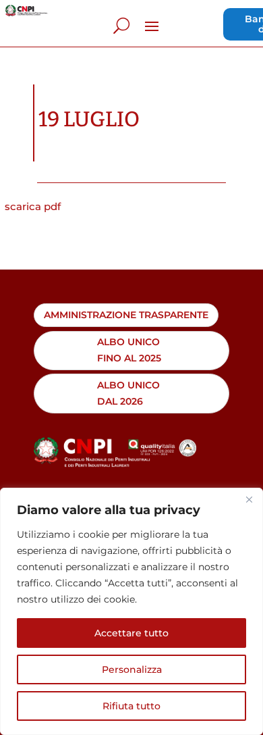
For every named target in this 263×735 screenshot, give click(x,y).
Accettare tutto (131, 633)
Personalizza (132, 669)
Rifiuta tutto (131, 706)
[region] (131, 611)
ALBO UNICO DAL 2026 (128, 393)
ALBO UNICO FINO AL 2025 (129, 350)
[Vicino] (249, 499)
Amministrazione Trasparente (126, 315)
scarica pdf (33, 206)
